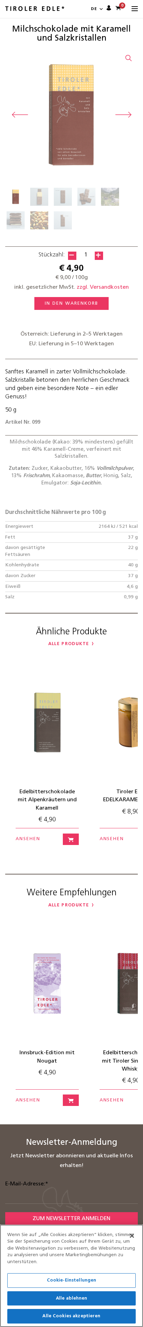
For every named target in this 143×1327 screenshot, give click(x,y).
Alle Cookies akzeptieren (71, 1316)
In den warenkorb (71, 303)
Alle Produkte (68, 644)
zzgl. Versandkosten (103, 287)
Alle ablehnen (71, 1298)
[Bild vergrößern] (128, 58)
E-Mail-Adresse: (26, 1184)
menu (135, 9)
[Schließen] (132, 1235)
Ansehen (28, 839)
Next (123, 115)
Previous (19, 115)
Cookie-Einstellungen (71, 1280)
